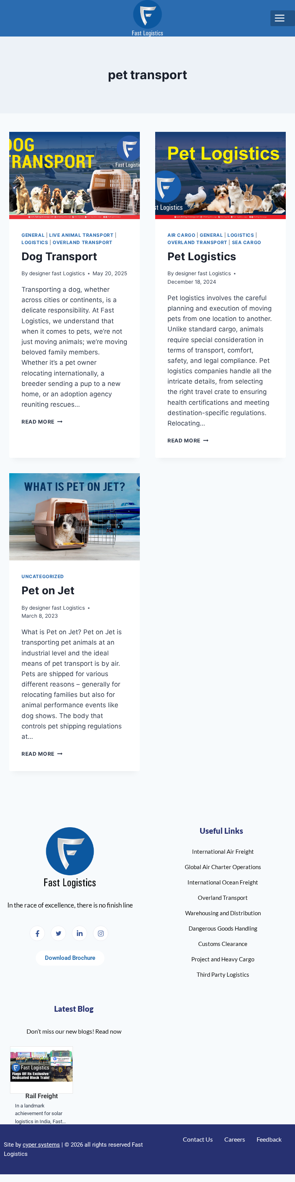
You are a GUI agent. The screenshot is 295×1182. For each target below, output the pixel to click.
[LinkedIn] (79, 933)
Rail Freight (41, 1096)
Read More (42, 422)
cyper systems (41, 1144)
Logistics (35, 242)
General (33, 235)
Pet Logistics (201, 256)
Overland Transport (83, 242)
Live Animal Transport (81, 235)
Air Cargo (181, 235)
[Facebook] (37, 933)
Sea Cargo (246, 242)
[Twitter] (58, 933)
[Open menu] (282, 18)
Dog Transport (59, 256)
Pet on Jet (48, 590)
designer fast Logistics (57, 273)
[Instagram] (100, 933)
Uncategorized (43, 576)
